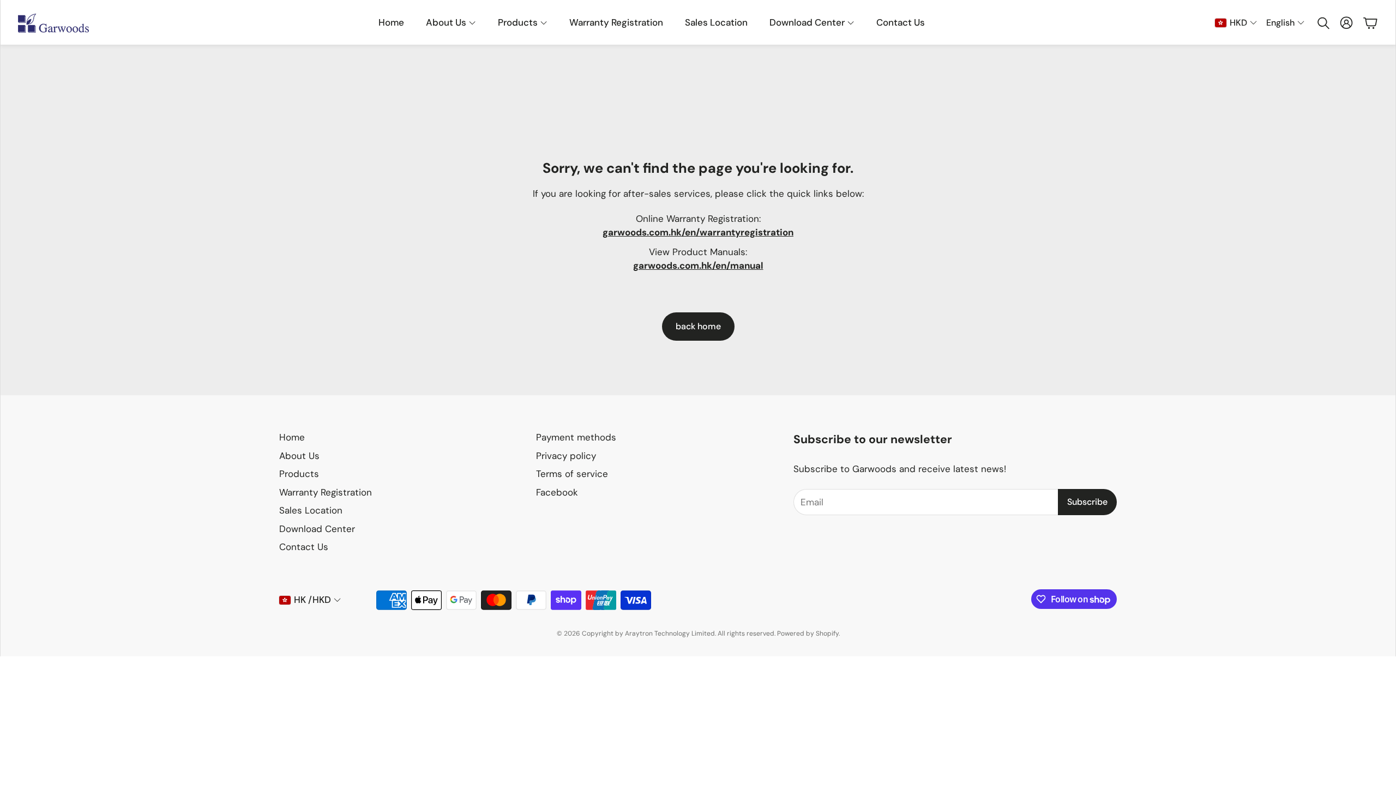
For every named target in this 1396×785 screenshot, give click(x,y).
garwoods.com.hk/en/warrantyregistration (698, 232)
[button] (1322, 23)
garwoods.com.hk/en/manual (698, 265)
